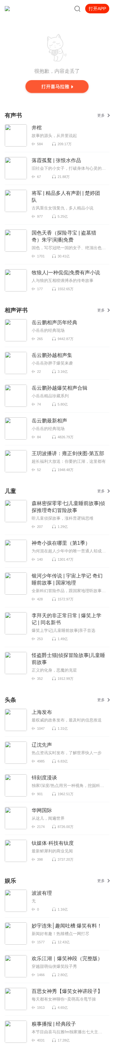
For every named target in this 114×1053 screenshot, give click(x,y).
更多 (101, 115)
